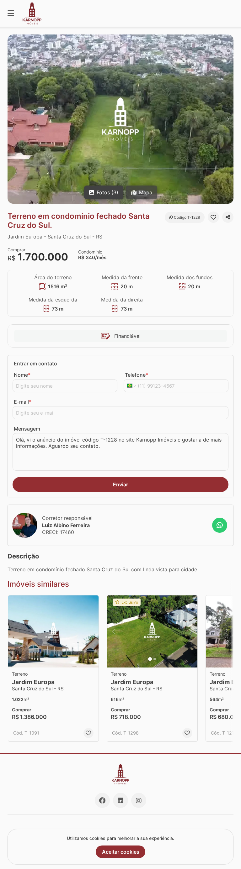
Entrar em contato (35, 363)
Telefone (136, 375)
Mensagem (27, 429)
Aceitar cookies (120, 852)
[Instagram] (138, 800)
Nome (22, 375)
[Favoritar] (213, 217)
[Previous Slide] (13, 119)
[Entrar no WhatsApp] (219, 525)
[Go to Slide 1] (150, 659)
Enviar (120, 484)
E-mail (22, 402)
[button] (120, 119)
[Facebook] (102, 800)
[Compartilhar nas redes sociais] (227, 217)
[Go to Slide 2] (154, 659)
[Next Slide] (228, 119)
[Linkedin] (120, 800)
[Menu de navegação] (11, 13)
